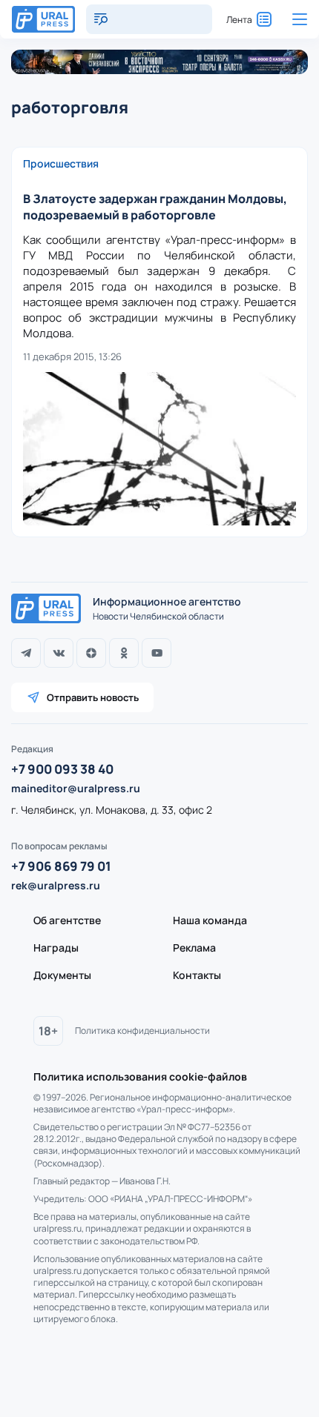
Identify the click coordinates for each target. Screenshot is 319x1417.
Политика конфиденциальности (142, 1030)
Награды (56, 947)
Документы (62, 975)
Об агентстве (67, 920)
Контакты (197, 975)
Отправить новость (93, 697)
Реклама (194, 947)
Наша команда (210, 920)
